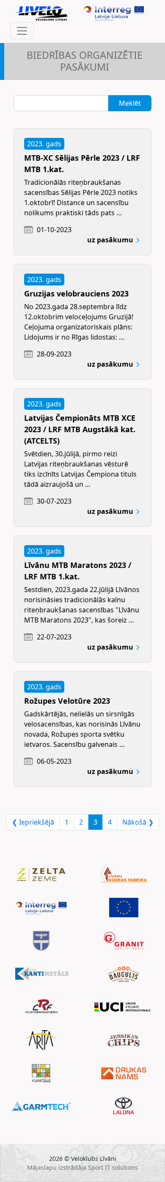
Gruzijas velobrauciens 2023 (76, 293)
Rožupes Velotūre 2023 (67, 701)
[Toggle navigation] (22, 30)
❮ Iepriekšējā (33, 822)
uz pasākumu (111, 239)
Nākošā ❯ (138, 822)
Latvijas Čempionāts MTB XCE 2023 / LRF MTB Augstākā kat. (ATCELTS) (79, 429)
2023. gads (44, 143)
